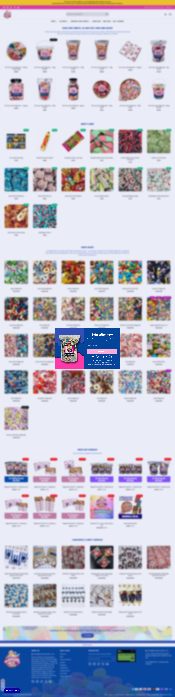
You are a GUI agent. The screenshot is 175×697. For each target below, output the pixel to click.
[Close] (118, 330)
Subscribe (101, 351)
